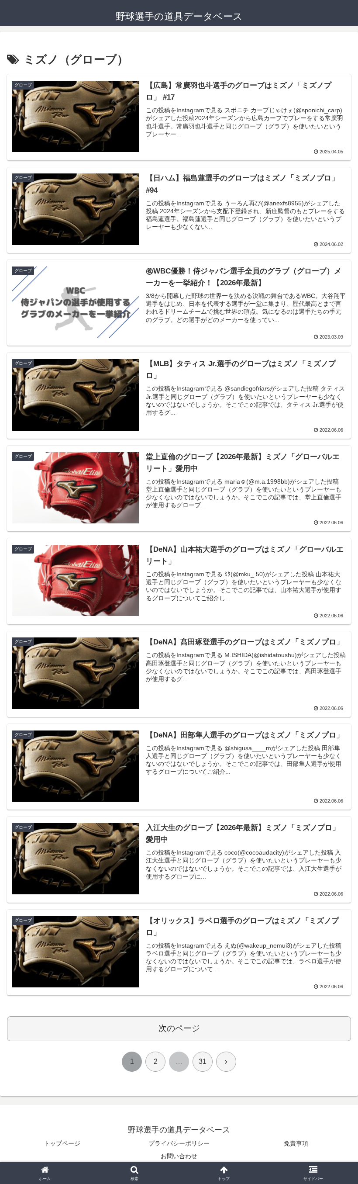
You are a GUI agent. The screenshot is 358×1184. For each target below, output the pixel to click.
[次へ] (226, 1062)
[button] (331, 1079)
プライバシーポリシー (179, 1143)
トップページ (62, 1143)
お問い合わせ (179, 1156)
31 (203, 1061)
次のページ (179, 1028)
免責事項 (296, 1143)
